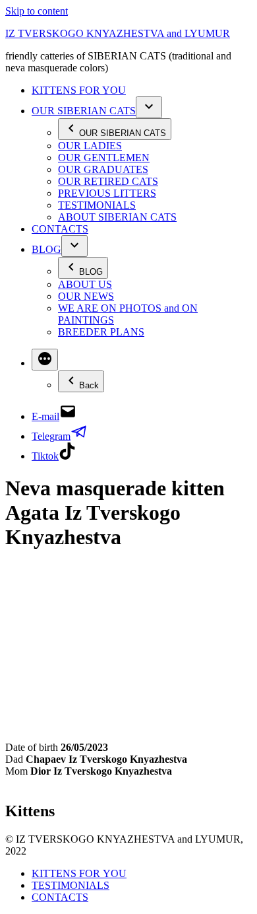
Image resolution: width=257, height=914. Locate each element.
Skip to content (36, 11)
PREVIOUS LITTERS (107, 193)
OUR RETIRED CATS (108, 181)
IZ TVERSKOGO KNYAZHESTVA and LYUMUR (117, 33)
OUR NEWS (86, 296)
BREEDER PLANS (101, 331)
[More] (45, 359)
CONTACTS (60, 228)
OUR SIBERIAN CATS (84, 110)
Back (89, 385)
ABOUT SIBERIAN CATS (117, 217)
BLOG (46, 249)
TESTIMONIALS (97, 205)
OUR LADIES (90, 145)
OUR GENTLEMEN (104, 157)
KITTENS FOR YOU (79, 90)
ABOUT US (85, 284)
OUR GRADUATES (103, 169)
